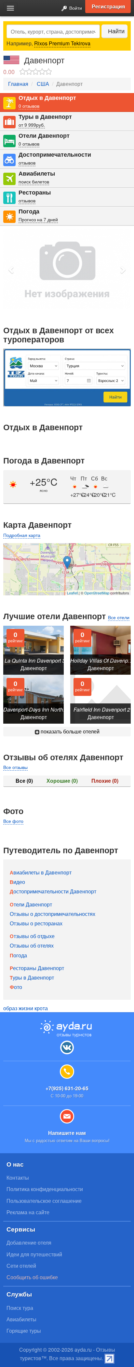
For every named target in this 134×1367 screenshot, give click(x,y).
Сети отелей (21, 1265)
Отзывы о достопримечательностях (52, 914)
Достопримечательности (55, 154)
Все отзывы (15, 767)
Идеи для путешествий (34, 1254)
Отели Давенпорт (44, 136)
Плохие (104, 780)
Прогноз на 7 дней (38, 219)
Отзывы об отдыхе (32, 936)
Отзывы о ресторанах (36, 923)
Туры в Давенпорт (45, 117)
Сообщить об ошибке (32, 1277)
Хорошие (62, 780)
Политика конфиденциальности (45, 1189)
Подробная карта (21, 535)
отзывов (27, 162)
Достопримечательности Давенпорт (53, 891)
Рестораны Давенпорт (37, 968)
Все (24, 780)
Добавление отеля (29, 1242)
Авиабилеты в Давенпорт (41, 872)
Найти (116, 31)
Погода (29, 211)
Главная (18, 83)
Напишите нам (67, 1133)
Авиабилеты (37, 173)
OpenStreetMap (96, 592)
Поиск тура (20, 1308)
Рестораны (35, 192)
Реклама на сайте (28, 1212)
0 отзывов (29, 105)
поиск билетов (34, 181)
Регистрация (108, 6)
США (43, 83)
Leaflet (72, 592)
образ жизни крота (25, 1008)
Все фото (13, 821)
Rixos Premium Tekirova (62, 43)
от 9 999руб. (32, 124)
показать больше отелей (69, 731)
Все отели (118, 617)
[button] (11, 269)
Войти (75, 7)
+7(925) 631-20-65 (67, 1088)
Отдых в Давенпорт (47, 98)
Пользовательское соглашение (44, 1200)
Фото (16, 987)
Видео (17, 882)
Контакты (18, 1177)
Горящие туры (24, 1330)
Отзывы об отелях (32, 945)
